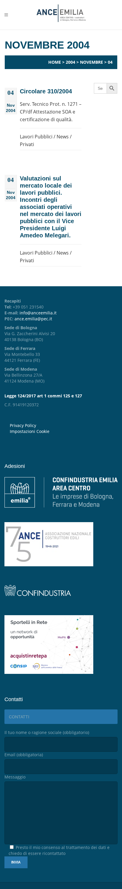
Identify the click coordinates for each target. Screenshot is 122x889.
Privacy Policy (23, 425)
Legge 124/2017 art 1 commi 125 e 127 (43, 396)
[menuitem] (64, 431)
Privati (27, 144)
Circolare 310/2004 (46, 91)
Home (54, 62)
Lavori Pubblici (36, 136)
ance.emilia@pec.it (33, 319)
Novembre (91, 62)
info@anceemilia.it (38, 313)
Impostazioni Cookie (29, 431)
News (63, 136)
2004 (70, 62)
